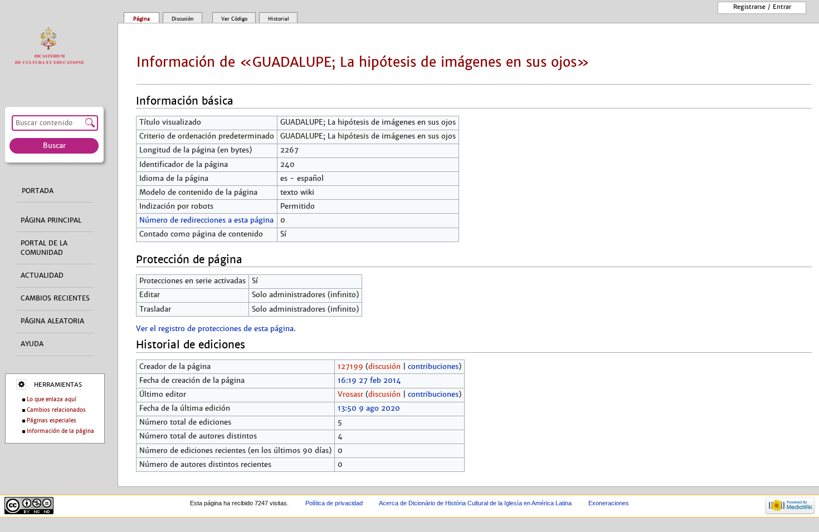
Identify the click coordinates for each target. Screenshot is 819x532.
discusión (384, 366)
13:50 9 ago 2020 (369, 408)
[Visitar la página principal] (52, 46)
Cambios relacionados (56, 409)
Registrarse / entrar (762, 7)
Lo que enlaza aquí (51, 399)
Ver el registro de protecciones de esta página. (216, 328)
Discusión (183, 19)
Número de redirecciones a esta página (206, 220)
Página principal (51, 220)
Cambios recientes (55, 298)
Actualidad (42, 275)
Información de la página (60, 431)
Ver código (234, 19)
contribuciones (433, 366)
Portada (37, 190)
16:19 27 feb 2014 (369, 380)
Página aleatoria (52, 321)
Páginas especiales (51, 420)
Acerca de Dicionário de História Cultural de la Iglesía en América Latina (475, 503)
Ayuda (32, 343)
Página (141, 19)
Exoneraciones (608, 503)
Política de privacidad (334, 503)
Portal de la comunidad (44, 248)
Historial (278, 19)
